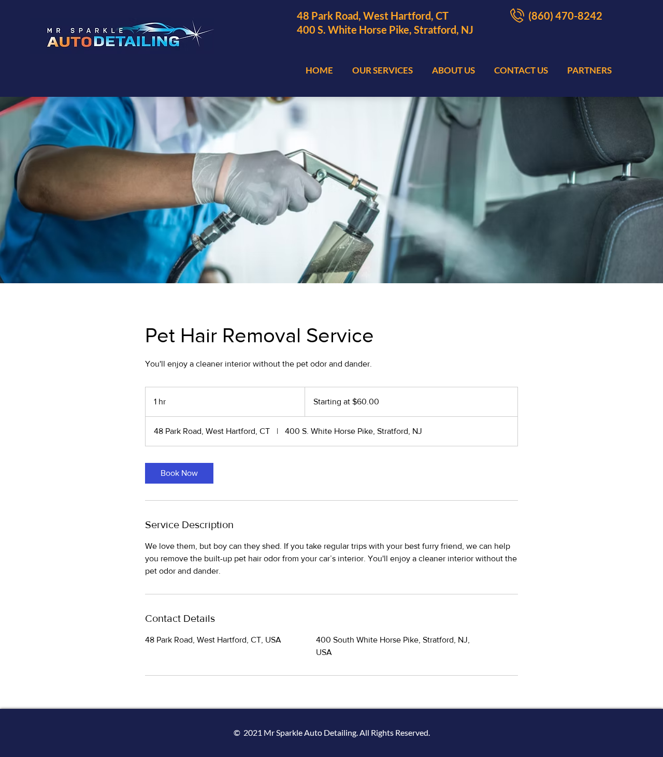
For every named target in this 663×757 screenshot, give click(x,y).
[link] (179, 473)
